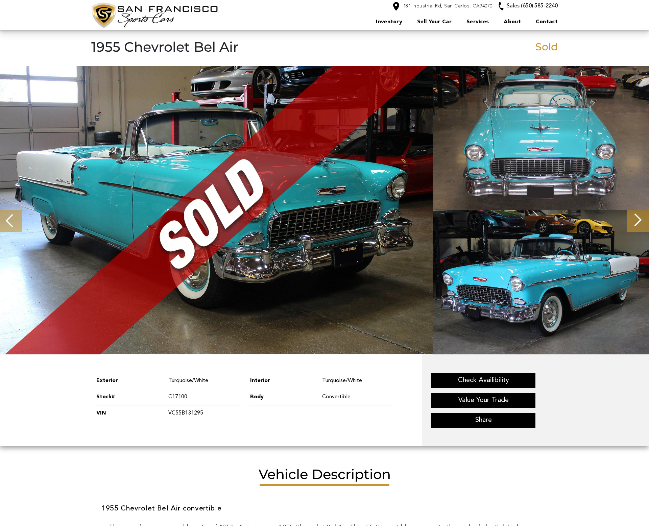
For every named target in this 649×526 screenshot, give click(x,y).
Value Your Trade (483, 400)
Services (477, 22)
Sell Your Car (434, 22)
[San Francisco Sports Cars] (183, 15)
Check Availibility (483, 380)
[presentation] (11, 221)
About (512, 22)
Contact (547, 22)
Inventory (389, 22)
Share (483, 420)
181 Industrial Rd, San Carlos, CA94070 (447, 6)
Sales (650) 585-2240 (531, 6)
